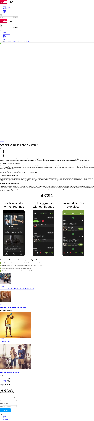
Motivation (5, 378)
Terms (4, 417)
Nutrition (5, 380)
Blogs (4, 11)
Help (4, 12)
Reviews (5, 8)
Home (4, 6)
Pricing (4, 10)
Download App (6, 7)
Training (2, 141)
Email (1, 406)
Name (1, 403)
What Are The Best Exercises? (10, 372)
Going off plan (5, 341)
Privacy (4, 416)
